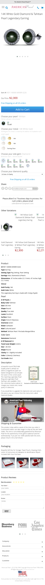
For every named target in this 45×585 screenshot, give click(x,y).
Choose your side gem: (15, 154)
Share (34, 188)
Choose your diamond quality (14, 171)
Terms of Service (29, 569)
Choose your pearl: (13, 116)
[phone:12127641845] (38, 7)
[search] (7, 7)
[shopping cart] (42, 7)
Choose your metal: (17, 129)
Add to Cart (22, 109)
